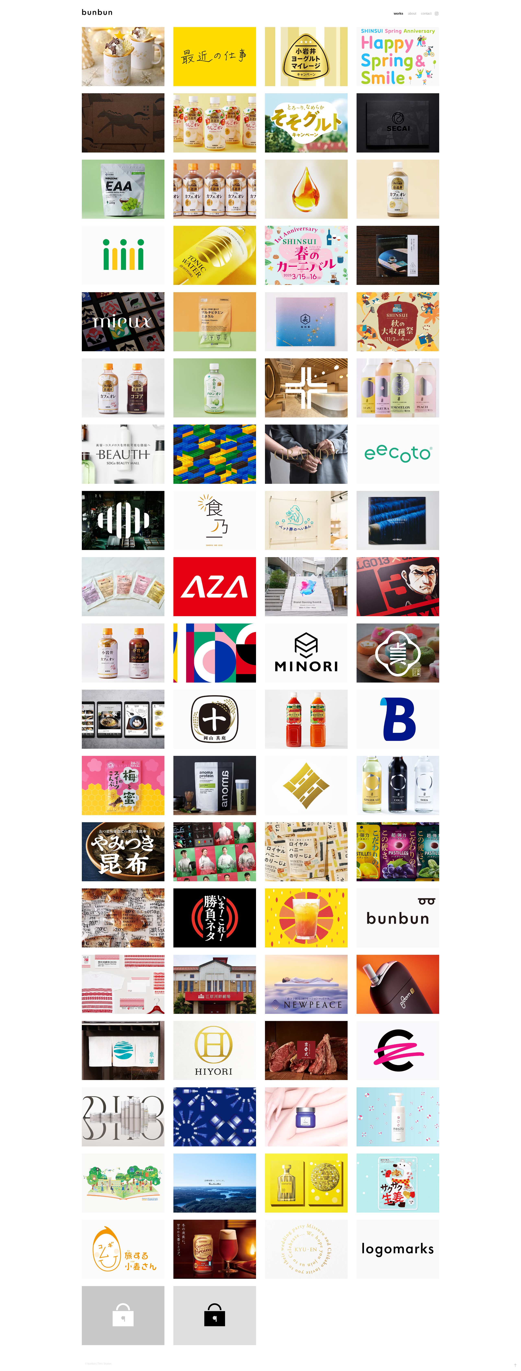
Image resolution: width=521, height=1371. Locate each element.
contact (426, 13)
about (412, 13)
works (398, 13)
